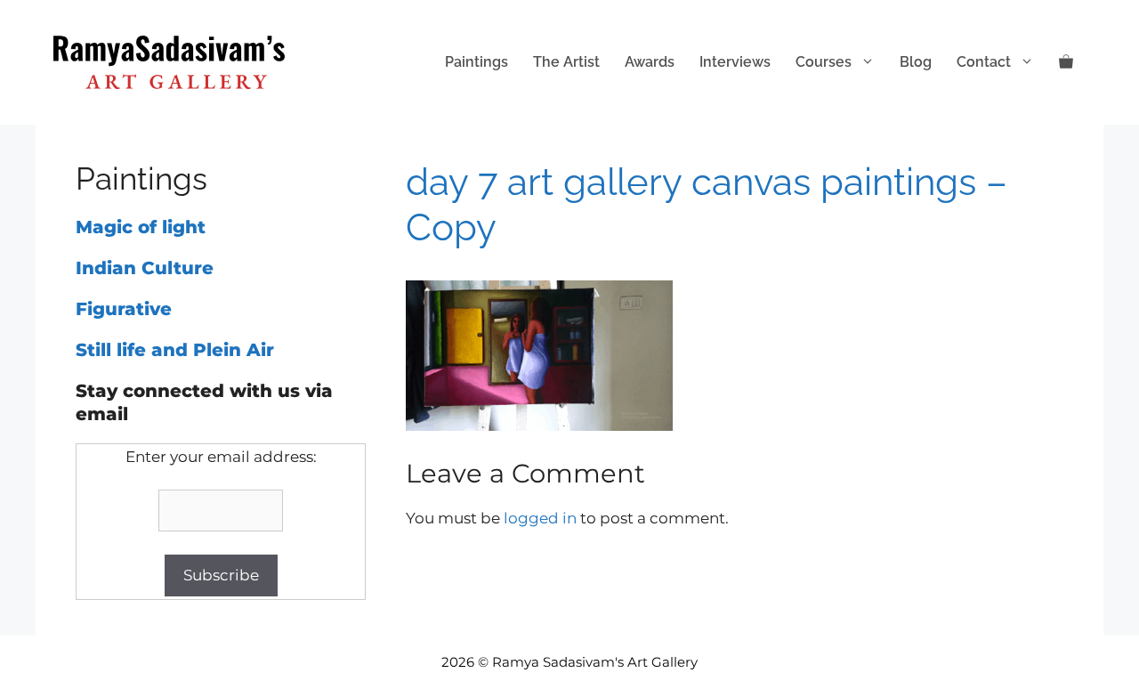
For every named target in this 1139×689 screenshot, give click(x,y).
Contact (984, 61)
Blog (916, 61)
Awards (650, 61)
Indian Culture (145, 268)
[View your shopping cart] (1066, 62)
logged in (540, 518)
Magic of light (141, 227)
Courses (824, 61)
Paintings (476, 61)
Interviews (735, 61)
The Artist (566, 61)
